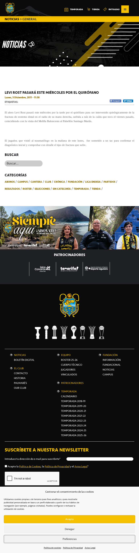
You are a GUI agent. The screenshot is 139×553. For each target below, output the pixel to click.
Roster (27, 189)
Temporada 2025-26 (73, 435)
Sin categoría (62, 189)
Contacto (21, 373)
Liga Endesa (93, 182)
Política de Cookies (30, 466)
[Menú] (125, 9)
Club (48, 182)
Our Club (20, 388)
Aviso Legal (90, 547)
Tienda (96, 189)
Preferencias (70, 539)
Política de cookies (52, 547)
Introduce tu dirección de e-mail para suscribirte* (32, 459)
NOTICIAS (12, 19)
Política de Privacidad (73, 547)
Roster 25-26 (69, 360)
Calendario (69, 396)
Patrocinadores (72, 383)
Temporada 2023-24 (73, 425)
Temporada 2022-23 (73, 420)
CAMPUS (108, 374)
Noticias (20, 355)
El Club (19, 368)
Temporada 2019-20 (73, 406)
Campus (23, 182)
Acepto (69, 519)
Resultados (12, 189)
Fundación (75, 182)
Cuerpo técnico (71, 365)
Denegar (69, 529)
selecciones (42, 189)
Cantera (36, 182)
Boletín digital (24, 360)
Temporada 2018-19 (73, 401)
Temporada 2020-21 (73, 411)
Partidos (109, 182)
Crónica (59, 182)
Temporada (81, 189)
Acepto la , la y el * (48, 466)
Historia (20, 378)
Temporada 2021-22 (73, 416)
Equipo (66, 355)
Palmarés (20, 383)
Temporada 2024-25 (73, 430)
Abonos (10, 182)
